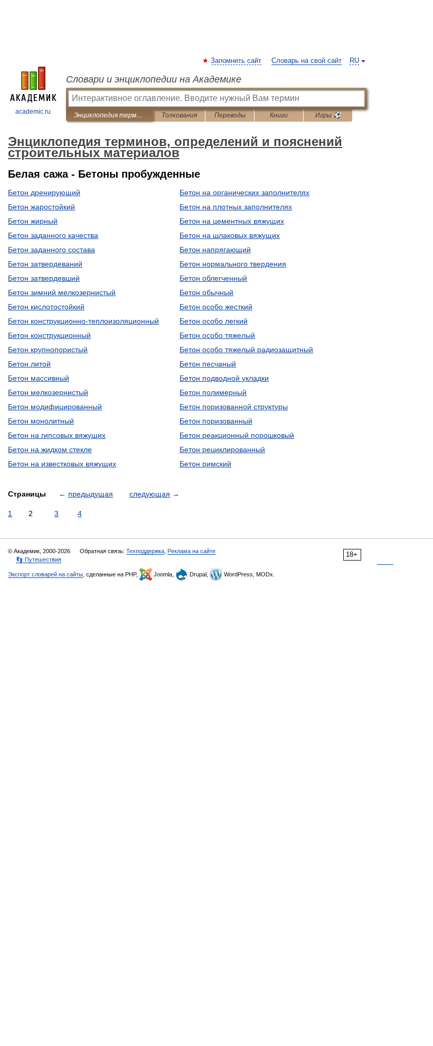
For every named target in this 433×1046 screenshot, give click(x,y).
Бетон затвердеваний (45, 264)
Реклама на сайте (191, 551)
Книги (279, 115)
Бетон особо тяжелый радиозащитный (246, 349)
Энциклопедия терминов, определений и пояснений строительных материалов (109, 115)
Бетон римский (205, 464)
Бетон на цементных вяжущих (232, 221)
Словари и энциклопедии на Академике (153, 79)
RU (354, 61)
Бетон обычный (206, 292)
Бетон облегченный (213, 278)
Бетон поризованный (216, 421)
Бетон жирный (33, 221)
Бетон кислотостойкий (46, 306)
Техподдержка (145, 551)
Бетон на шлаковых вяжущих (230, 235)
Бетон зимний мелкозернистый (62, 292)
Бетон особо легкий (214, 321)
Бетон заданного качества (53, 235)
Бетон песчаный (208, 364)
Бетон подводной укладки (224, 378)
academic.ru (33, 111)
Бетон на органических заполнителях (244, 192)
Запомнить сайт (236, 61)
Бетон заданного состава (51, 249)
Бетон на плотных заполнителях (236, 207)
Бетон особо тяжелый (217, 335)
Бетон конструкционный (49, 335)
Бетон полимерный (213, 392)
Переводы (230, 115)
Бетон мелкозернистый (48, 392)
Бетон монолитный (41, 421)
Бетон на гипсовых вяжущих (57, 435)
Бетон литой (29, 364)
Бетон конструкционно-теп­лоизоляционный (83, 321)
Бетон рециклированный (222, 449)
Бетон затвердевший (44, 278)
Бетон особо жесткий (216, 306)
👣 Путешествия (38, 559)
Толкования (179, 115)
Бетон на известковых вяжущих (62, 464)
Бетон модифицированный (55, 406)
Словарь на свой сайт (306, 61)
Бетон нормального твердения (233, 264)
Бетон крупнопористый (48, 349)
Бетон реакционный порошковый (237, 435)
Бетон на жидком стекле (50, 449)
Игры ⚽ (328, 115)
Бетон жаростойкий (41, 207)
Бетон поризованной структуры (234, 406)
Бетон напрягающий (215, 249)
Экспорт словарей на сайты (45, 574)
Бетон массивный (38, 378)
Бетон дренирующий (44, 192)
